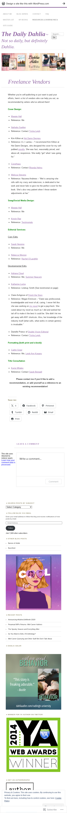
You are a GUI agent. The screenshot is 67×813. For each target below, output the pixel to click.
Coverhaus (16, 164)
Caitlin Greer (16, 350)
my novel (33, 306)
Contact (37, 14)
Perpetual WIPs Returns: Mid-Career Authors (25, 624)
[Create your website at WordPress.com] (33, 3)
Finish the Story (35, 295)
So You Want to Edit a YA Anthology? (22, 634)
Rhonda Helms (35, 167)
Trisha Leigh (34, 131)
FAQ (47, 14)
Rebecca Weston (18, 255)
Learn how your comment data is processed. (8, 462)
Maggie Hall (16, 116)
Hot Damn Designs (32, 138)
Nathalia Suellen (18, 127)
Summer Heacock (34, 277)
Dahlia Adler (14, 646)
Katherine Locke (18, 284)
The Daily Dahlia (23, 34)
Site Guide (8, 25)
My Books (23, 20)
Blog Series (22, 14)
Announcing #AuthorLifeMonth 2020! (21, 620)
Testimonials (27, 222)
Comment (53, 481)
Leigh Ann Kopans (34, 353)
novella (21, 149)
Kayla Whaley (17, 368)
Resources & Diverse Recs (45, 20)
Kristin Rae (16, 219)
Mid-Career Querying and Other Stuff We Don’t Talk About (30, 639)
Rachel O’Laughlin (30, 259)
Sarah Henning (17, 244)
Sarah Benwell (35, 372)
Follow (10, 528)
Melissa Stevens (18, 175)
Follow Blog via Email (19, 513)
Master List (8, 20)
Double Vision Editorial (38, 332)
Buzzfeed (11, 548)
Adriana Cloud (17, 273)
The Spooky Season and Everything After (23, 629)
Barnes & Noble (14, 543)
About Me (7, 14)
